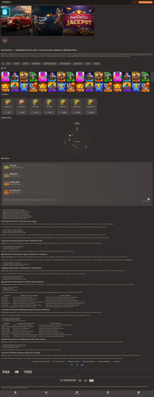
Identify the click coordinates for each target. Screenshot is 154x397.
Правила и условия (73, 361)
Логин (134, 2)
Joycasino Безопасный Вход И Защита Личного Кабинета (18, 216)
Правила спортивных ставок (41, 361)
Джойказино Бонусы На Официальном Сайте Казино (17, 217)
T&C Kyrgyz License (59, 361)
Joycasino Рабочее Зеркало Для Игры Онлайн (15, 218)
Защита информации (104, 361)
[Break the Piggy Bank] (5, 87)
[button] (51, 63)
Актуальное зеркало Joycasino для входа (13, 209)
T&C (54, 200)
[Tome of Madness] (15, 76)
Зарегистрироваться (145, 2)
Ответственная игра (88, 361)
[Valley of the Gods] (15, 87)
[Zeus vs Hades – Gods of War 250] (33, 87)
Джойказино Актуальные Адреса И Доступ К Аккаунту (17, 212)
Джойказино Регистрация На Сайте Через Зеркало (16, 214)
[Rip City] (33, 76)
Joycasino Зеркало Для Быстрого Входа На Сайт (15, 211)
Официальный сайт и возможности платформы (15, 213)
